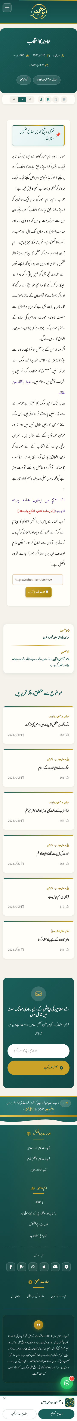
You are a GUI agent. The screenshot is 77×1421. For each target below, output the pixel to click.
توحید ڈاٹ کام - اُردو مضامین (38, 1148)
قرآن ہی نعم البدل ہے (58, 897)
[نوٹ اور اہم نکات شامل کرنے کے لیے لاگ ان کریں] (64, 99)
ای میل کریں (30, 1109)
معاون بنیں (15, 1296)
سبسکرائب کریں (51, 1068)
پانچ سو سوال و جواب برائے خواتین (58, 759)
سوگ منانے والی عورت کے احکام (53, 768)
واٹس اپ (50, 1109)
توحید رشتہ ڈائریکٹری (38, 1170)
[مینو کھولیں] (7, 7)
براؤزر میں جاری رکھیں (19, 1414)
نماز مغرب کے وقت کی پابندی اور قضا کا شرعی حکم (47, 811)
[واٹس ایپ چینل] (32, 1266)
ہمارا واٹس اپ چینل (35, 1296)
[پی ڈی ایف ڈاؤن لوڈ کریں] (48, 99)
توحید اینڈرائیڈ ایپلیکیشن (38, 1225)
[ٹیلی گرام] (66, 1266)
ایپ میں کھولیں (56, 1414)
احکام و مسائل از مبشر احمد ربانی (60, 931)
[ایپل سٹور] (44, 1266)
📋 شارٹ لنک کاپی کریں (38, 592)
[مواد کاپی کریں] (41, 99)
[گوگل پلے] (21, 1266)
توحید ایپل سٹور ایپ (38, 1236)
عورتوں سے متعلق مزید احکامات (47, 80)
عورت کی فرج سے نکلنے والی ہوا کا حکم (53, 854)
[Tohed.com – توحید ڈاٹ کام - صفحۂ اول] (38, 11)
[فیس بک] (10, 1266)
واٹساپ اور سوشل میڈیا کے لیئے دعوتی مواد (38, 1214)
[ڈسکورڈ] (55, 1266)
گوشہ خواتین (23, 80)
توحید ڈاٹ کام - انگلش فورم (38, 1159)
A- (30, 100)
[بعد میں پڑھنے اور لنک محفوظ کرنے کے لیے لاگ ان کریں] (55, 99)
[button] (67, 1385)
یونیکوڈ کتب (38, 1202)
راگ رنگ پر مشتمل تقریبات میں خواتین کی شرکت (47, 725)
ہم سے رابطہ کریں (59, 1296)
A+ (14, 100)
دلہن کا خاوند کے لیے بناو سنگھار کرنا (53, 940)
